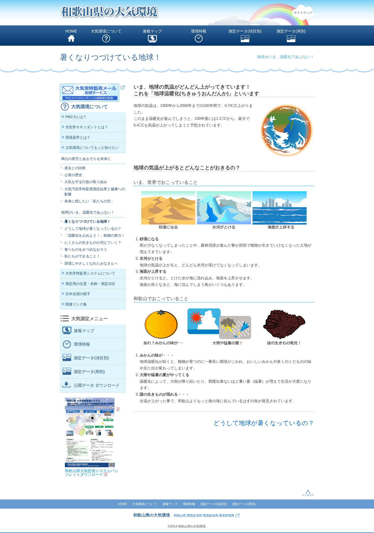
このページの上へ (307, 492)
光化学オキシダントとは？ (86, 127)
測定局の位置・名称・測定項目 (90, 284)
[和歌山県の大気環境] (109, 12)
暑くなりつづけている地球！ (87, 221)
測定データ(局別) (291, 31)
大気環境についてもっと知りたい (92, 148)
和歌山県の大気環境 (151, 515)
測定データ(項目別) (245, 31)
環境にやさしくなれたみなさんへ (91, 263)
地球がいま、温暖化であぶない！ (87, 212)
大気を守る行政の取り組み (85, 182)
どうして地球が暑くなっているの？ (263, 422)
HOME (71, 31)
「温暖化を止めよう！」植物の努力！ (94, 235)
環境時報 (198, 31)
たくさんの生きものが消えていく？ (92, 242)
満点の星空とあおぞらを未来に (86, 159)
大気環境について (106, 31)
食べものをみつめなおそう (85, 249)
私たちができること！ (82, 256)
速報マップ (152, 31)
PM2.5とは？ (76, 117)
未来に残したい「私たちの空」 (89, 201)
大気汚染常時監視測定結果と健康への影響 (94, 191)
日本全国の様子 (77, 294)
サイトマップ (303, 12)
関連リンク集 (76, 304)
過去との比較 (75, 168)
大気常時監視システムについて (90, 273)
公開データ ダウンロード (97, 385)
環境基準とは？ (77, 137)
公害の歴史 (73, 175)
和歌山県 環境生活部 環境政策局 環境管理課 (204, 515)
